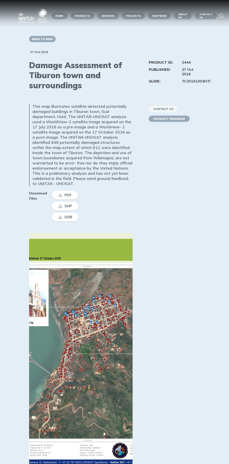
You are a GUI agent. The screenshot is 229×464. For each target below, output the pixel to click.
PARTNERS (159, 15)
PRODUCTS (82, 15)
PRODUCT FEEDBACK (169, 119)
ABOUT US (183, 16)
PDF (68, 195)
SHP (68, 206)
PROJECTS (133, 15)
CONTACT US (206, 16)
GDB (68, 217)
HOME (59, 15)
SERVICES (108, 15)
